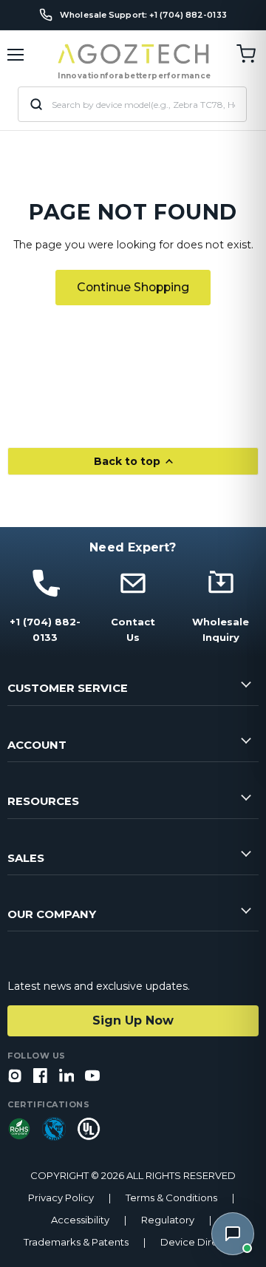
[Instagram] (14, 1076)
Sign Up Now (133, 1020)
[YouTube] (92, 1076)
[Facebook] (40, 1076)
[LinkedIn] (66, 1076)
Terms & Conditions (171, 1197)
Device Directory (201, 1242)
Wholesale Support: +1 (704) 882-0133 (143, 15)
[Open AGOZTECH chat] (232, 1233)
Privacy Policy (61, 1197)
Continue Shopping (133, 287)
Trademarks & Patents (76, 1242)
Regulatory (167, 1220)
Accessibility (80, 1220)
